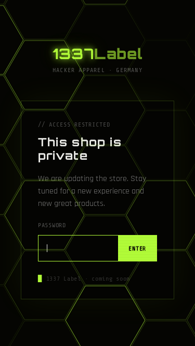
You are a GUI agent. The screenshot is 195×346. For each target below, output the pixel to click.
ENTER (137, 248)
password (52, 225)
